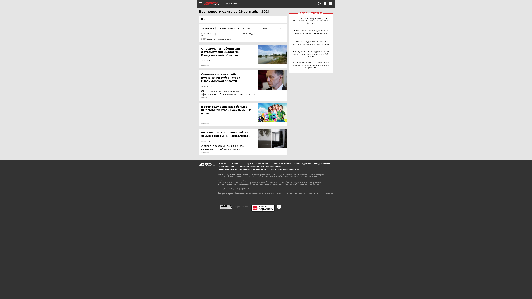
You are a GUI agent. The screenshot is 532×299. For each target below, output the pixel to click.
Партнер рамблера (242, 207)
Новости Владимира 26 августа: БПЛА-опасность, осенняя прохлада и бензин (311, 20)
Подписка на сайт (226, 166)
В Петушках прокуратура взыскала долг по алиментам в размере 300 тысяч (311, 54)
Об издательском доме (228, 164)
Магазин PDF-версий (282, 164)
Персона (205, 97)
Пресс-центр (247, 164)
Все (203, 19)
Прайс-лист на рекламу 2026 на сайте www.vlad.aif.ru (242, 169)
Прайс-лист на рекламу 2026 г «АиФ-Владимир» (260, 166)
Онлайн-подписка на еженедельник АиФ (312, 164)
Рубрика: (247, 28)
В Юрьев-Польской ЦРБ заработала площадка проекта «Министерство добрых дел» (310, 65)
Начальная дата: (206, 34)
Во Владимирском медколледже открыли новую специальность (311, 31)
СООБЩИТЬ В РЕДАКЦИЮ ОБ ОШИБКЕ (284, 169)
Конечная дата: (249, 34)
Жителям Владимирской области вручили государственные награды (311, 43)
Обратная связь (263, 164)
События (205, 65)
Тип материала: (207, 28)
